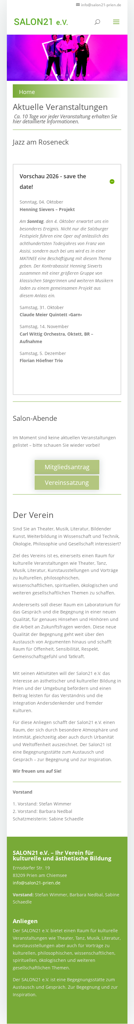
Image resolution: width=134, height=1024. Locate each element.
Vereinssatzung (67, 482)
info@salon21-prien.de (36, 883)
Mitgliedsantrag (67, 467)
